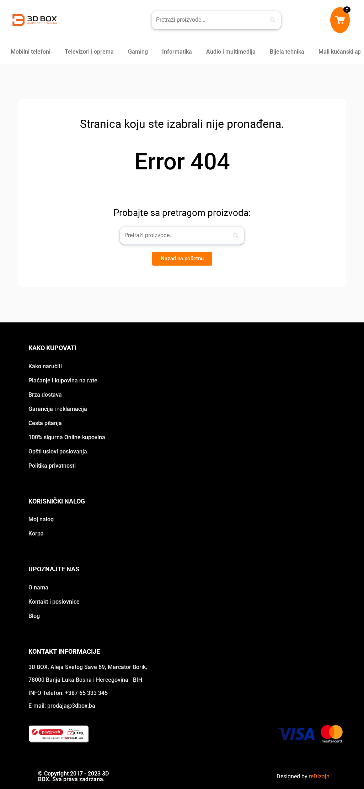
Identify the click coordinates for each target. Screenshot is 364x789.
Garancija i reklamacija (57, 409)
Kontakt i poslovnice (54, 601)
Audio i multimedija (231, 51)
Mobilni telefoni (30, 51)
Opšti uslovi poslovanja (57, 451)
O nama (38, 587)
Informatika (177, 51)
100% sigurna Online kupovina (66, 437)
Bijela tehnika (287, 51)
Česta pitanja (45, 423)
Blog (34, 616)
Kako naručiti (45, 366)
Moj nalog (41, 519)
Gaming (138, 51)
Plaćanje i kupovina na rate (62, 380)
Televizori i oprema (89, 51)
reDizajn (319, 776)
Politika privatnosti (52, 465)
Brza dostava (45, 394)
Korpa (36, 533)
